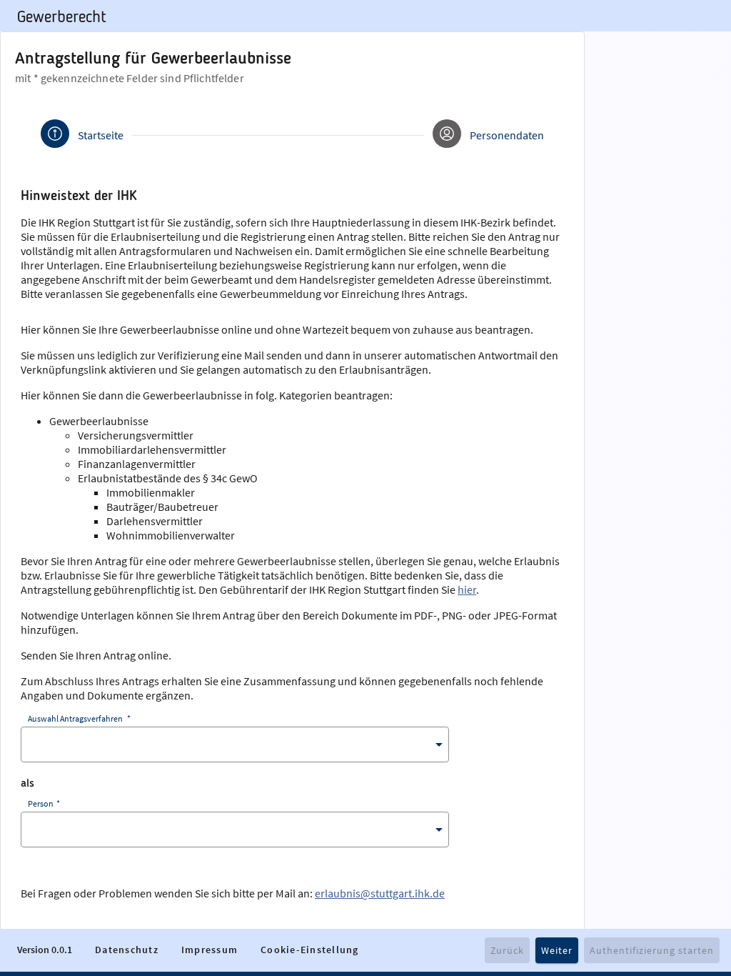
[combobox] (235, 744)
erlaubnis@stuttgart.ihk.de (380, 893)
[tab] (82, 135)
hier (467, 589)
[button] (127, 950)
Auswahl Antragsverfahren (78, 718)
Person (43, 803)
